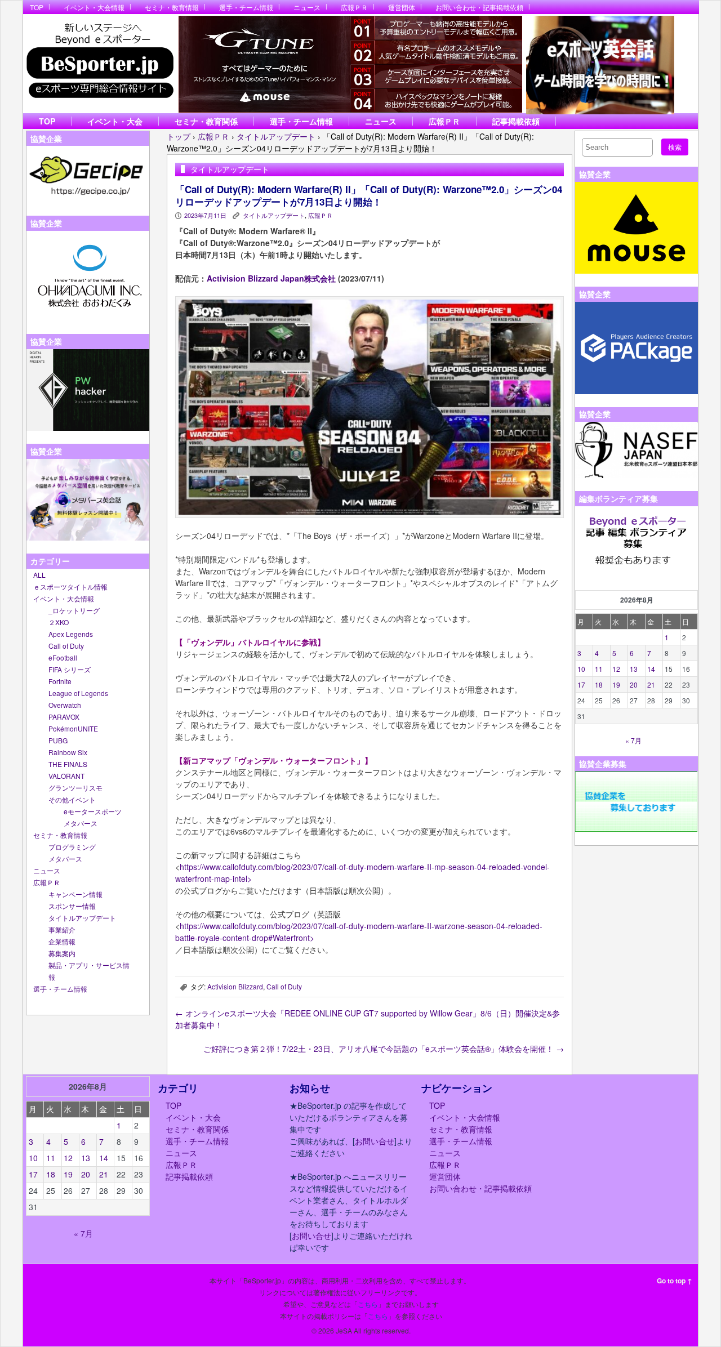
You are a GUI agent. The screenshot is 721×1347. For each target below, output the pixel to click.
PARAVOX (63, 716)
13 (634, 669)
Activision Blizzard (235, 986)
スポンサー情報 (72, 906)
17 (581, 684)
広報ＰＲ (354, 7)
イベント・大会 (115, 121)
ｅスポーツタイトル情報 (70, 586)
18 (599, 684)
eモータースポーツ (93, 811)
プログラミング (72, 846)
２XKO (58, 622)
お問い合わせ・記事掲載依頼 (479, 7)
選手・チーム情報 (246, 7)
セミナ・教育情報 (172, 7)
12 (616, 669)
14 (651, 669)
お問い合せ (374, 1141)
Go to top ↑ (674, 1280)
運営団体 (401, 7)
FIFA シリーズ (69, 669)
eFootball (62, 657)
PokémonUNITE (73, 728)
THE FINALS (67, 764)
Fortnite (60, 681)
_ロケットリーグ (74, 610)
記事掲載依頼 (516, 121)
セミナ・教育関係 (206, 121)
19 (616, 684)
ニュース (307, 7)
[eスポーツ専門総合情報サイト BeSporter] (99, 64)
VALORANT (66, 775)
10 (581, 669)
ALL (39, 574)
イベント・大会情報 (94, 7)
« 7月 (633, 740)
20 (634, 684)
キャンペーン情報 (75, 894)
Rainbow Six (67, 752)
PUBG (58, 740)
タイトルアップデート (82, 917)
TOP (36, 7)
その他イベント (72, 799)
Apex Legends (70, 634)
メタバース (80, 823)
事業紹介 (61, 929)
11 (599, 669)
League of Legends (78, 693)
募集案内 (61, 953)
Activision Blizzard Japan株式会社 (271, 278)
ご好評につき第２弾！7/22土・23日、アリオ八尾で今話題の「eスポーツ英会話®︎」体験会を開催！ (383, 1048)
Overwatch (64, 705)
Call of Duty (66, 645)
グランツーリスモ (75, 787)
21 (651, 684)
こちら (368, 1304)
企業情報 (61, 941)
